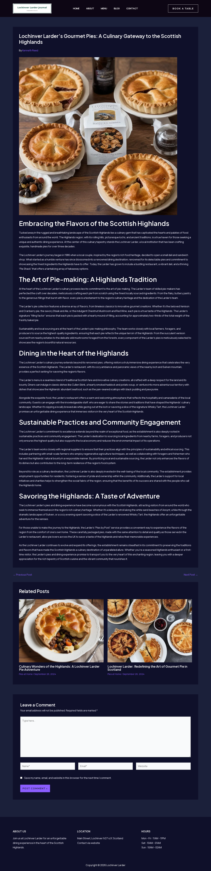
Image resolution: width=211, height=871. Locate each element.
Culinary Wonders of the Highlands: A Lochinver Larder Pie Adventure (59, 667)
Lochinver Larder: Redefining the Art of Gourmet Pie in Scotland (147, 667)
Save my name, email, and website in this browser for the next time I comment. (68, 778)
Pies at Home (26, 674)
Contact (132, 8)
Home (76, 8)
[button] (183, 8)
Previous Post (22, 574)
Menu (104, 8)
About (90, 8)
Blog (117, 8)
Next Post (191, 574)
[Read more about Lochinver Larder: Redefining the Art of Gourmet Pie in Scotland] (150, 630)
